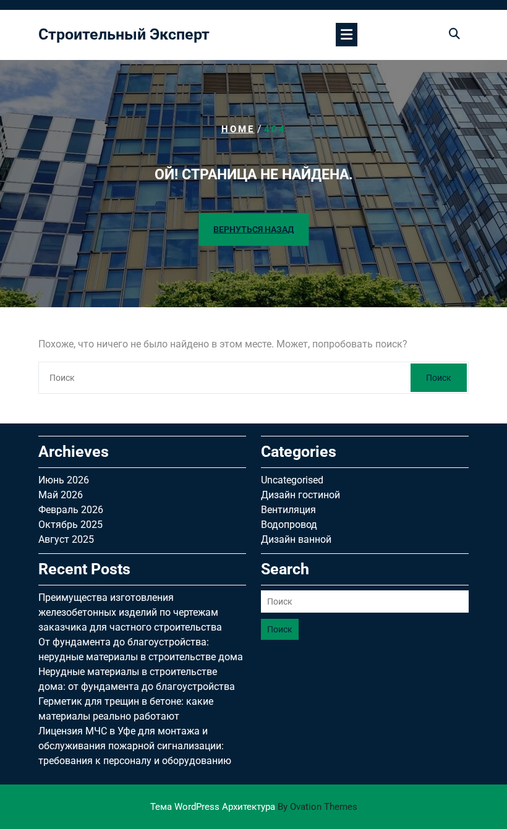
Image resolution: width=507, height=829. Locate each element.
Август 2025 (66, 539)
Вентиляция (288, 510)
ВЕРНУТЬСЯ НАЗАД (253, 229)
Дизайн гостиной (300, 495)
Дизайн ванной (296, 539)
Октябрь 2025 (70, 524)
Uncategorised (292, 480)
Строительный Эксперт (124, 34)
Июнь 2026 (63, 480)
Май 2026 (60, 495)
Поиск (438, 378)
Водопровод (289, 524)
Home (238, 129)
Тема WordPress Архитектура (253, 806)
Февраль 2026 (70, 510)
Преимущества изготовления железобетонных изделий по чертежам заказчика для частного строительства (130, 612)
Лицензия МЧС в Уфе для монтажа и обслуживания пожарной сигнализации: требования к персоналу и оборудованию (134, 746)
